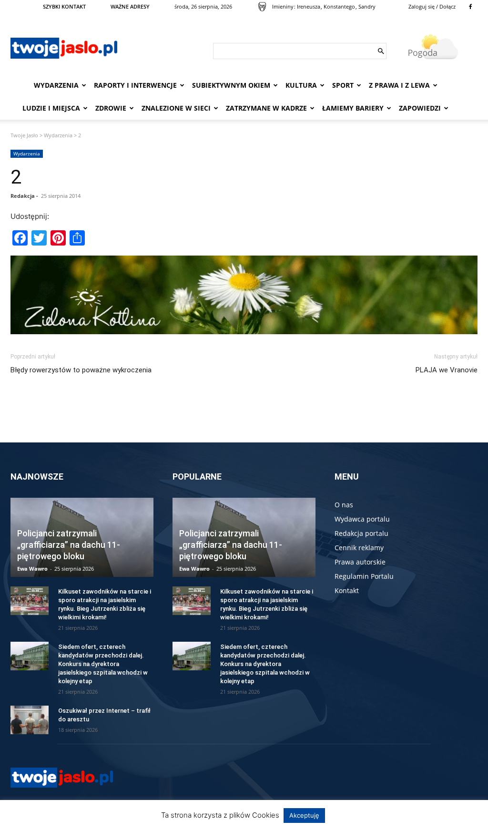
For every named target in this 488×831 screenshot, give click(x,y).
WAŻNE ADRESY (130, 6)
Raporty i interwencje (135, 85)
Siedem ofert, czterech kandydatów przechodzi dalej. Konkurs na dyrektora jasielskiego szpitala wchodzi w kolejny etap (103, 664)
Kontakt (347, 590)
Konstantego (339, 6)
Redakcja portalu (361, 533)
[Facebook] (470, 6)
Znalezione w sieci (176, 108)
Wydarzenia (56, 85)
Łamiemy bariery (353, 108)
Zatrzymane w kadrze (266, 108)
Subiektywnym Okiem (231, 85)
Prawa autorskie (360, 561)
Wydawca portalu (362, 518)
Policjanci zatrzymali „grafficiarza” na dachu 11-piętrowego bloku (68, 544)
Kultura (301, 85)
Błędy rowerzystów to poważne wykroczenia (81, 370)
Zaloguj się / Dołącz (432, 6)
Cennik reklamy (359, 547)
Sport (343, 85)
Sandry (367, 6)
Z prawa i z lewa (399, 85)
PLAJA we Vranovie (447, 370)
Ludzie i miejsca (51, 108)
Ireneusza (308, 6)
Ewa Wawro (32, 568)
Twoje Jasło (24, 135)
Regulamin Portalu (364, 576)
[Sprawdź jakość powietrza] (262, 6)
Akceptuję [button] (304, 815)
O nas (344, 504)
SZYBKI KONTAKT (64, 6)
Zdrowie (110, 108)
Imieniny (283, 6)
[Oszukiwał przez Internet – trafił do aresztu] (29, 720)
